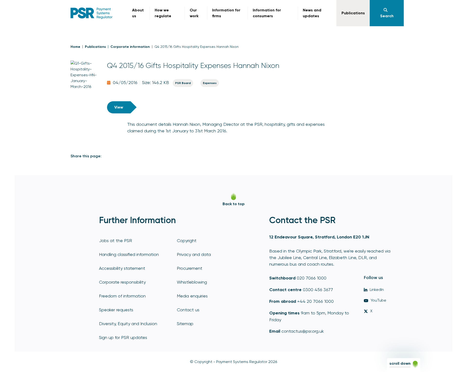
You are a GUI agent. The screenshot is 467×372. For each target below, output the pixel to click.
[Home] (92, 13)
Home (75, 47)
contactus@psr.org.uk (302, 331)
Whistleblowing (192, 282)
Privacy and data (194, 254)
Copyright (187, 240)
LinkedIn (377, 289)
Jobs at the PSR (115, 240)
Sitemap (185, 323)
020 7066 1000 (311, 277)
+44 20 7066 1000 (315, 301)
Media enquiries (192, 295)
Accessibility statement (122, 268)
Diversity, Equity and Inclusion (128, 323)
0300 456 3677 (318, 289)
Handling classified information (129, 254)
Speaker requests (116, 309)
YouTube (378, 300)
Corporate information (130, 47)
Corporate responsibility (122, 282)
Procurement (189, 268)
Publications (95, 47)
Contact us (188, 309)
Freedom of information (122, 295)
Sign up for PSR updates (123, 337)
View (118, 107)
